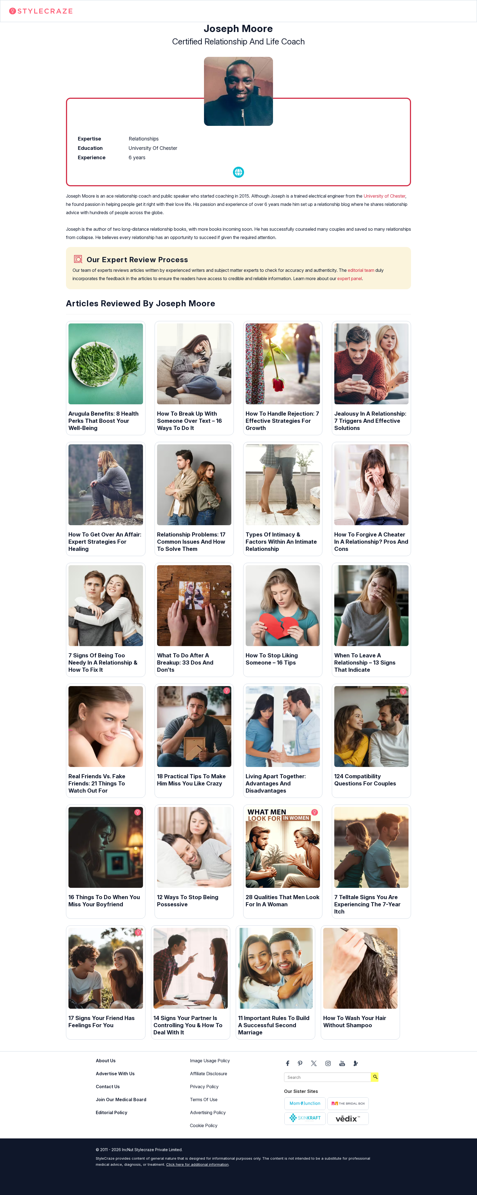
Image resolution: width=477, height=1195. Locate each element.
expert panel (349, 278)
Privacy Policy (204, 1086)
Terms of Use (204, 1099)
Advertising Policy (208, 1112)
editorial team (361, 270)
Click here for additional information (197, 1164)
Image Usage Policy (210, 1060)
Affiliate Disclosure (208, 1073)
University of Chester (384, 196)
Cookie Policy (204, 1125)
